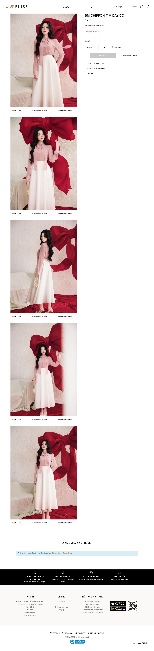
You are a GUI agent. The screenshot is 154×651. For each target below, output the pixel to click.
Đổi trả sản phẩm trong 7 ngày (34, 582)
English (145, 643)
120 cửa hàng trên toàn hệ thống (91, 579)
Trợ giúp (61, 610)
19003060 (30, 610)
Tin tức (61, 604)
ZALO (102, 633)
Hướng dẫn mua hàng (92, 601)
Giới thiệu (61, 601)
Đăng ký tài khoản (92, 604)
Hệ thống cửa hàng (61, 607)
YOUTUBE (81, 633)
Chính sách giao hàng (92, 607)
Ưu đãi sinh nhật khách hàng (93, 612)
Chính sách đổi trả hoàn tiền (93, 610)
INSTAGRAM (68, 633)
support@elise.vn (30, 612)
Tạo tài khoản (67, 553)
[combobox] (80, 6)
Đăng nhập (56, 553)
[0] (147, 6)
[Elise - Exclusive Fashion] (18, 6)
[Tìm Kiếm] (92, 7)
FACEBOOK (55, 633)
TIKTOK (92, 633)
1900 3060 (67, 577)
